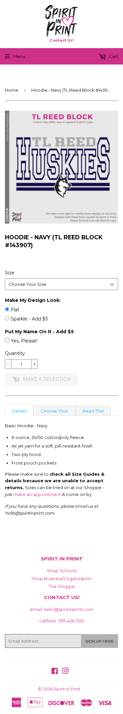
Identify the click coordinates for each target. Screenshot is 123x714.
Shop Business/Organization (61, 578)
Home (11, 90)
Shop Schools (61, 570)
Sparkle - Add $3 (29, 319)
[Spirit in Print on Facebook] (54, 671)
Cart (113, 56)
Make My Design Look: (33, 300)
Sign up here (99, 641)
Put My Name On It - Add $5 (39, 332)
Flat (15, 310)
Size (9, 273)
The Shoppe (62, 586)
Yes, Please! (24, 341)
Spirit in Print (67, 688)
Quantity (15, 353)
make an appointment (37, 494)
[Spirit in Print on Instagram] (65, 671)
